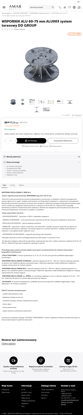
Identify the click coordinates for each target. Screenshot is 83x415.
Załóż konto (6, 392)
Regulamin (25, 403)
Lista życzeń (45, 392)
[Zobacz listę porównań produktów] (64, 7)
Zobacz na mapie (67, 402)
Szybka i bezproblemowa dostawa (13, 367)
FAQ (22, 406)
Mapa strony (25, 398)
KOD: (62, 115)
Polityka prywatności (28, 401)
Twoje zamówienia (47, 389)
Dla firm (43, 398)
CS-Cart (42, 413)
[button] (76, 115)
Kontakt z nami (26, 392)
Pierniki (63, 404)
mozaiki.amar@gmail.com (70, 400)
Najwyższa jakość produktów (41, 367)
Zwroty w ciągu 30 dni (68, 367)
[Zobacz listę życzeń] (69, 7)
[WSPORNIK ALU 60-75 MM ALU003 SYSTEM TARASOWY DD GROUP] (41, 65)
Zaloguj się (5, 389)
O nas (23, 389)
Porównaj (45, 146)
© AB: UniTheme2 (66, 413)
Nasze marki (25, 395)
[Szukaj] (53, 7)
